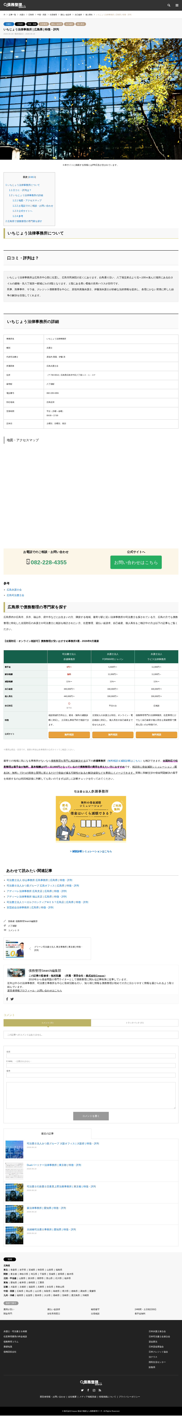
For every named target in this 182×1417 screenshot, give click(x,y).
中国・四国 (32, 24)
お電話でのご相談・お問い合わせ (33, 205)
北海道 (7, 1265)
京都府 (23, 1287)
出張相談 (95, 1313)
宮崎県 (65, 1295)
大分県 (47, 1295)
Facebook (88, 1390)
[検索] (168, 5)
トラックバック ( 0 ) (135, 1023)
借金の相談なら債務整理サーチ (89, 1411)
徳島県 (74, 1291)
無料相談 (69, 734)
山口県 (38, 1291)
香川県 (65, 1291)
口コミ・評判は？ (20, 190)
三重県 (41, 1282)
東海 (6, 1282)
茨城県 (52, 1274)
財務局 (152, 1367)
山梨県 (22, 1278)
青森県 (13, 1270)
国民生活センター (157, 1362)
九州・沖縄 (9, 1295)
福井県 (67, 1278)
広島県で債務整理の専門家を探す (24, 221)
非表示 (32, 177)
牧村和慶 (56, 975)
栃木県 (70, 1274)
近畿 (6, 1287)
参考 (18, 216)
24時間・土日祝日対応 (145, 1309)
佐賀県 (29, 1295)
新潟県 (31, 1278)
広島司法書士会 (15, 595)
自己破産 (69, 24)
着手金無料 (140, 1313)
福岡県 (20, 1295)
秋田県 (41, 1270)
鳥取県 (47, 1291)
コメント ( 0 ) (47, 1023)
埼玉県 (34, 1274)
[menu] (176, 5)
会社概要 (72, 1397)
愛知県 (13, 1282)
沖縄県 (85, 1295)
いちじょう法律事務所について (23, 185)
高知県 (83, 1291)
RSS (100, 1390)
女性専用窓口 (53, 1313)
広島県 (20, 24)
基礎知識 (8, 1346)
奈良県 (50, 1287)
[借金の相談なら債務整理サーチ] (15, 5)
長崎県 (56, 1295)
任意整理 (43, 24)
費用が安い (9, 1309)
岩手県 (23, 1270)
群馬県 (61, 1274)
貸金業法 (153, 1341)
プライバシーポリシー (129, 1397)
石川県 (58, 1278)
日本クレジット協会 (158, 1352)
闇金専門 (8, 1313)
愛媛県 (92, 1291)
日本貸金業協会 (156, 1346)
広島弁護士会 (14, 589)
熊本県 (38, 1295)
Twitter (82, 1390)
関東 (6, 1274)
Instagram (94, 1390)
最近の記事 (47, 1133)
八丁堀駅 (12, 926)
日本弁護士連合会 (157, 1331)
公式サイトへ (22, 211)
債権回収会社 (10, 1352)
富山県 (49, 1278)
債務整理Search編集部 (27, 921)
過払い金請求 (56, 24)
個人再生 (80, 24)
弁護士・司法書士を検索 (15, 1331)
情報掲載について (107, 1397)
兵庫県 (41, 1287)
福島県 (59, 1270)
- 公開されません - (18, 1061)
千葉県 (43, 1274)
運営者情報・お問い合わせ (52, 1397)
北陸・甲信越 (10, 1278)
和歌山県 (60, 1287)
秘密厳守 (95, 1309)
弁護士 (9, 24)
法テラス (153, 1357)
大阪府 (13, 1287)
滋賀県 (32, 1287)
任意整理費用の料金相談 (15, 1336)
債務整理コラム (11, 1341)
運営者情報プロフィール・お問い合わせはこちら (34, 990)
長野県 (40, 1278)
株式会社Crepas (95, 975)
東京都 (13, 1274)
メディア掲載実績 (87, 1397)
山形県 (50, 1270)
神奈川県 (24, 1274)
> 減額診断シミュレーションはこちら (91, 851)
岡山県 (29, 1291)
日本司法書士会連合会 (159, 1336)
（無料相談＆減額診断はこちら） (124, 760)
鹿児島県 (75, 1295)
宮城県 (32, 1270)
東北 (6, 1270)
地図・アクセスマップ (27, 200)
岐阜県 (23, 1282)
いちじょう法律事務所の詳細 (26, 195)
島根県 (56, 1291)
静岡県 (32, 1282)
